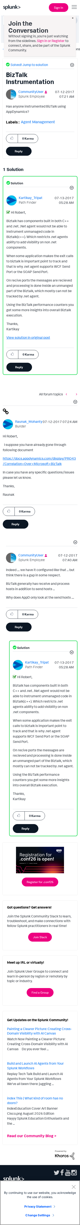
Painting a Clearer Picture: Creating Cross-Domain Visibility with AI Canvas (39, 1031)
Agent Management (38, 122)
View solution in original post (28, 337)
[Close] (73, 1187)
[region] (40, 1202)
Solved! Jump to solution (29, 65)
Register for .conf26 (40, 882)
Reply (19, 151)
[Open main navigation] (74, 7)
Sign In (58, 7)
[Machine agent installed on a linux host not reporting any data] (67, 394)
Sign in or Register (51, 41)
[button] (71, 65)
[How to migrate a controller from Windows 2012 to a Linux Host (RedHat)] (75, 394)
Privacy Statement (37, 1206)
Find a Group (40, 992)
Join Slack (40, 937)
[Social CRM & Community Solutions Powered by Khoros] (64, 1154)
